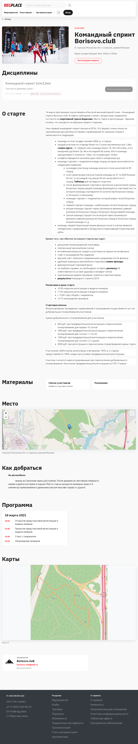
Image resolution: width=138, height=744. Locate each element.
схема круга (65, 147)
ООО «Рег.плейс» (16, 701)
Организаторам (61, 727)
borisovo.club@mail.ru (27, 664)
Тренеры (57, 709)
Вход (68, 12)
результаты (64, 278)
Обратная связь (18, 716)
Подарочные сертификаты (67, 723)
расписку (111, 268)
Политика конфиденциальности (109, 713)
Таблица (79, 181)
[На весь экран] (132, 413)
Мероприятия (11, 12)
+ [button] (6, 413)
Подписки (58, 713)
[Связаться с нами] (58, 12)
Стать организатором (64, 732)
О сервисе (96, 700)
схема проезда (114, 261)
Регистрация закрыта (88, 60)
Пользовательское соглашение (108, 709)
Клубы (55, 704)
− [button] (6, 417)
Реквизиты (97, 704)
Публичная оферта (101, 718)
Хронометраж (60, 736)
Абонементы (59, 718)
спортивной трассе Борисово (76, 118)
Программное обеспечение (106, 723)
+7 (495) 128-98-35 (20, 706)
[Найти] (69, 5)
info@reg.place (17, 711)
